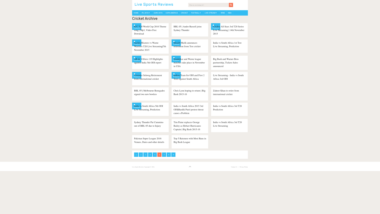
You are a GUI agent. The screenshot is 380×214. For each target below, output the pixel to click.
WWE (223, 13)
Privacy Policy (244, 167)
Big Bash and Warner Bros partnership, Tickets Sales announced (226, 62)
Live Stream (210, 13)
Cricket (184, 13)
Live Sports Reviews (154, 4)
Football (195, 13)
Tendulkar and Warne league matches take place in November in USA (189, 62)
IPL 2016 (145, 13)
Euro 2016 (158, 13)
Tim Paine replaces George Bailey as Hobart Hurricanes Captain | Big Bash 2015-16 (187, 126)
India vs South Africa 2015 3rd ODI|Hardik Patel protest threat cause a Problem (189, 109)
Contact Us (234, 167)
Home (136, 13)
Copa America (172, 13)
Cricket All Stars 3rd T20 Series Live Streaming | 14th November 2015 (228, 30)
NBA (229, 13)
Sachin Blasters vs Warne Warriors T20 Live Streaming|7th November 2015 (150, 46)
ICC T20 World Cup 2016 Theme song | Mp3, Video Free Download (150, 30)
